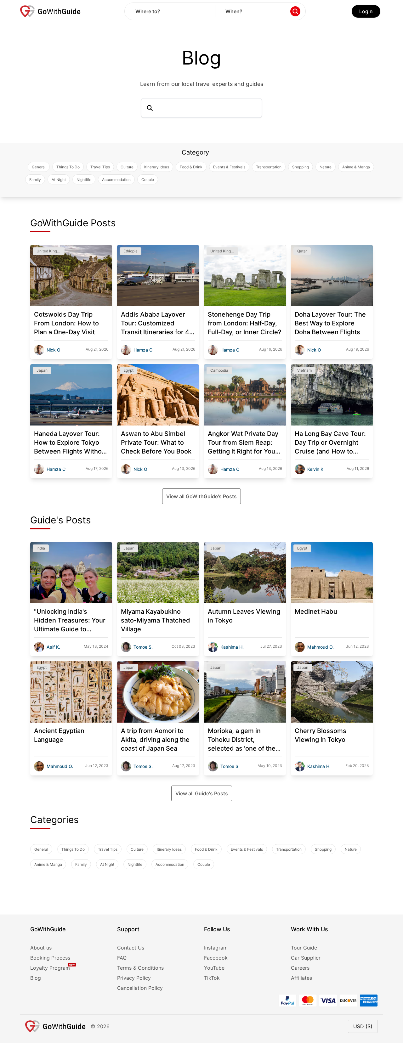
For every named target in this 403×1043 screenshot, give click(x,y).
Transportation (268, 167)
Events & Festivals (229, 167)
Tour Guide (304, 947)
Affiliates (301, 978)
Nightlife (84, 179)
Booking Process (50, 958)
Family (35, 179)
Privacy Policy (134, 978)
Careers (300, 968)
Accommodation (116, 179)
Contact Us (130, 947)
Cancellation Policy (140, 988)
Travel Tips (100, 167)
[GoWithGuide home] (50, 11)
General (39, 167)
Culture (127, 167)
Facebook (216, 958)
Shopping (300, 167)
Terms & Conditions (140, 968)
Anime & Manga (356, 167)
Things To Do (68, 167)
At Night (59, 179)
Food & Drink (191, 167)
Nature (326, 167)
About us (41, 947)
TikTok (212, 978)
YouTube (214, 968)
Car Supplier (306, 958)
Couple (147, 179)
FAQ (122, 958)
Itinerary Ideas (156, 167)
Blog (35, 978)
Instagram (216, 947)
